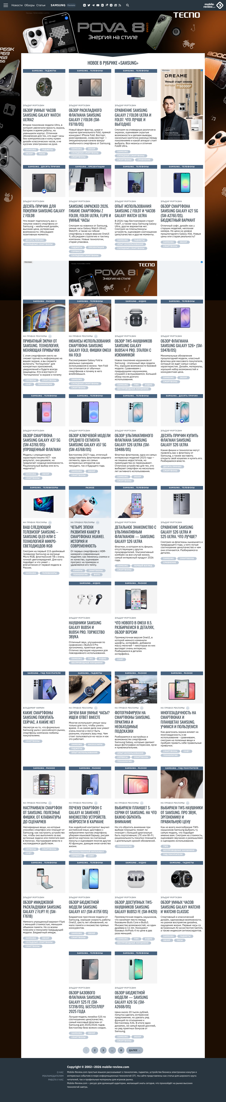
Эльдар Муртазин (33, 105)
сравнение (144, 160)
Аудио (142, 301)
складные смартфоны (85, 153)
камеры (78, 570)
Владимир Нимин (33, 708)
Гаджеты (50, 71)
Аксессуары (95, 744)
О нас (60, 1072)
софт (29, 384)
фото (97, 574)
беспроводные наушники (132, 389)
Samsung (58, 5)
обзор (29, 154)
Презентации (96, 167)
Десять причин (50, 167)
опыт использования (130, 244)
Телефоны (96, 71)
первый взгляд (143, 566)
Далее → (135, 1050)
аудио (148, 385)
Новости (17, 5)
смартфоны (79, 157)
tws (136, 385)
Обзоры (29, 5)
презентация (96, 247)
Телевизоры (50, 488)
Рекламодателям (53, 1075)
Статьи (40, 5)
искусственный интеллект (88, 852)
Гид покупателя (51, 673)
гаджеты (47, 150)
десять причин (35, 240)
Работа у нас (56, 1079)
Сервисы (77, 251)
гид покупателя (173, 854)
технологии (45, 384)
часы (42, 154)
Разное (50, 301)
